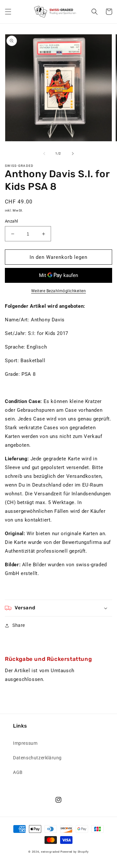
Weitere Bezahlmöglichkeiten (58, 291)
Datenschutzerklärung (37, 757)
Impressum (25, 743)
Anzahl (11, 221)
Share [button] (18, 625)
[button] (8, 12)
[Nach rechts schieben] (73, 153)
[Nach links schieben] (44, 153)
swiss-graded (50, 851)
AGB (18, 772)
